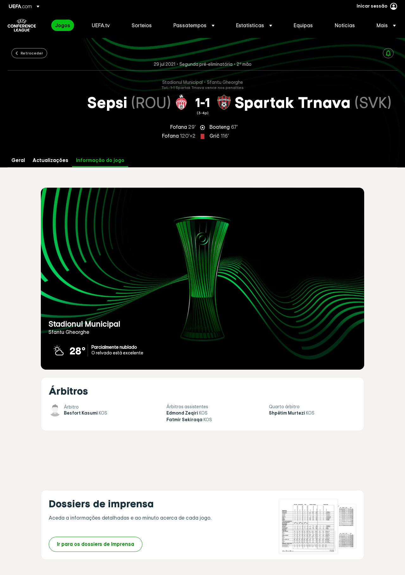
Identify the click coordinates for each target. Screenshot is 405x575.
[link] (62, 25)
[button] (194, 25)
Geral (18, 160)
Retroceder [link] (32, 53)
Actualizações (50, 160)
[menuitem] (65, 25)
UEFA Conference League (22, 25)
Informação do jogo (100, 160)
